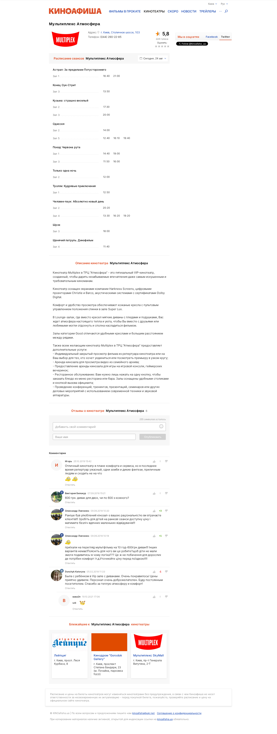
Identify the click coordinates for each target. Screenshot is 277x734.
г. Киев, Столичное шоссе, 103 (120, 32)
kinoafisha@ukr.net (143, 713)
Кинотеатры (154, 11)
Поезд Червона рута (66, 147)
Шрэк (56, 224)
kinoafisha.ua (165, 719)
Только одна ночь (64, 170)
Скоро (173, 11)
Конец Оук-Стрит (64, 85)
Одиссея (58, 123)
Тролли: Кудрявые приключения (74, 186)
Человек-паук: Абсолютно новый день (78, 201)
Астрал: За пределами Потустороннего (79, 69)
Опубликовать (152, 436)
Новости (188, 11)
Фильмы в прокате (125, 11)
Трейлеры (207, 11)
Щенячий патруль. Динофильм (73, 240)
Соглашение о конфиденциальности (179, 713)
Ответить (70, 484)
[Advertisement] (203, 103)
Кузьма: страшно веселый (70, 100)
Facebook (212, 36)
